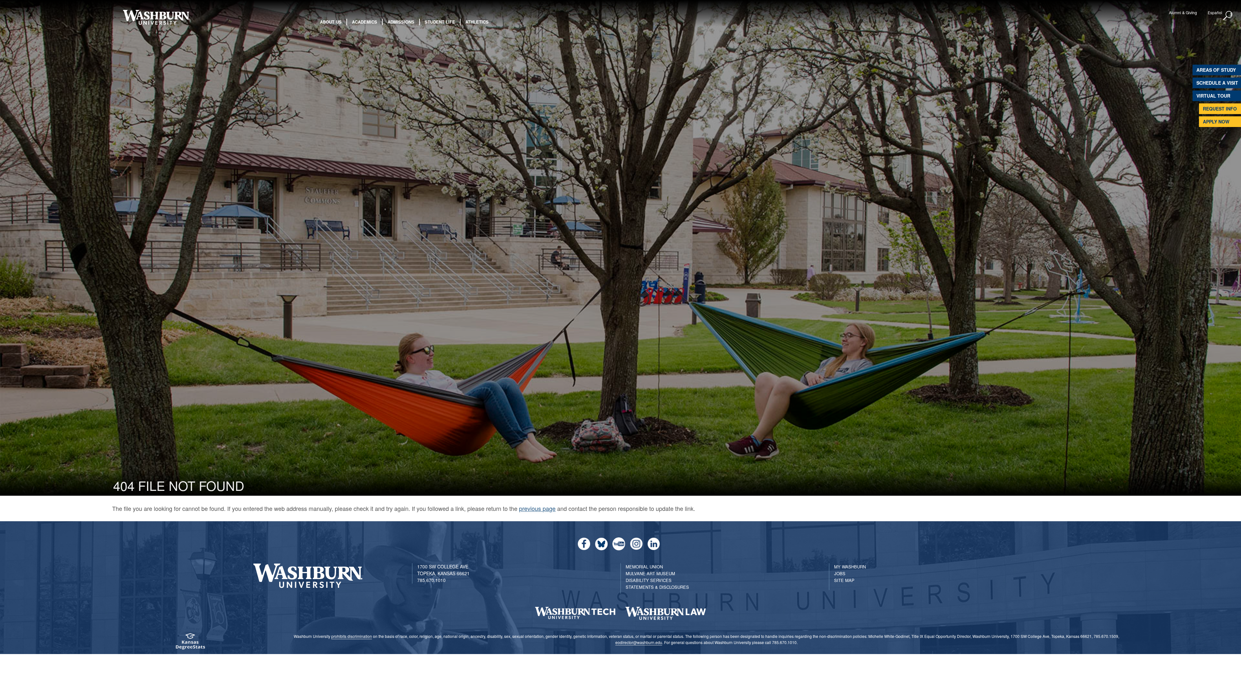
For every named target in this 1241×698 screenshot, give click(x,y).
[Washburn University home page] (155, 17)
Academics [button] (364, 22)
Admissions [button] (400, 22)
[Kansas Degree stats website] (190, 643)
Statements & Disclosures (657, 587)
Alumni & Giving (1183, 12)
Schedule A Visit (1217, 82)
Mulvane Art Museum (650, 573)
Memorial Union (644, 567)
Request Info (1220, 108)
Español (1215, 12)
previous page (537, 508)
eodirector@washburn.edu (638, 642)
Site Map (844, 580)
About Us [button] (331, 22)
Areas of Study (1216, 70)
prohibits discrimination (351, 636)
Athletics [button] (477, 22)
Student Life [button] (440, 22)
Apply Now (1216, 121)
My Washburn (850, 567)
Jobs (839, 573)
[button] (1228, 16)
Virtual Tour (1213, 95)
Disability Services (649, 580)
